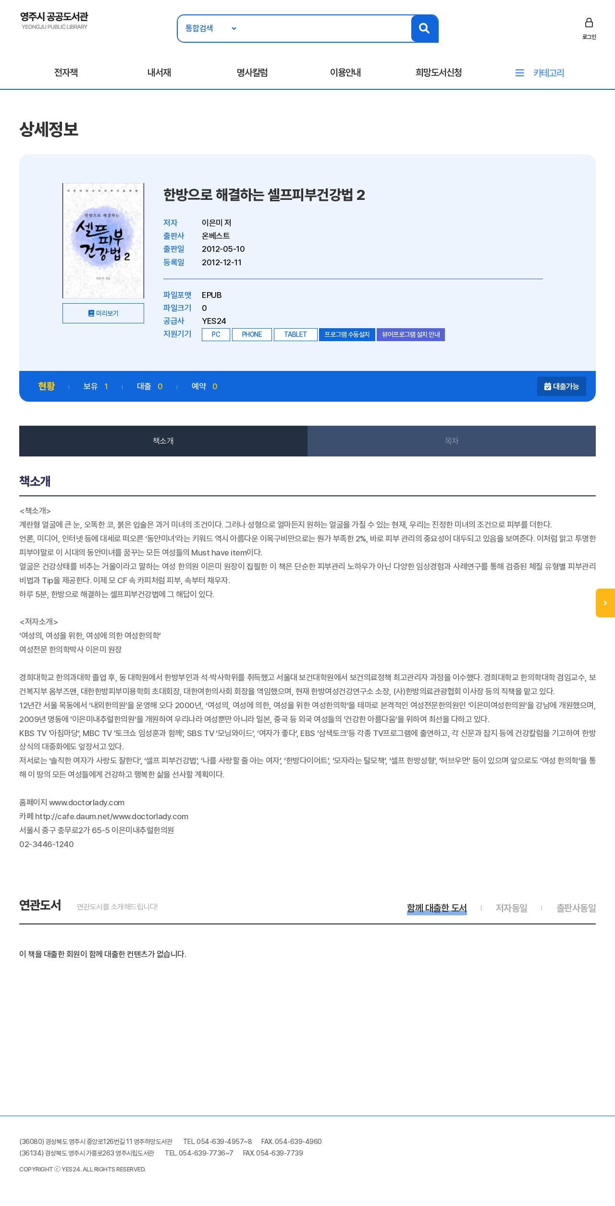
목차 (452, 441)
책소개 (163, 441)
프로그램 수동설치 (347, 334)
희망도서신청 (439, 72)
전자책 (65, 72)
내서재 (159, 72)
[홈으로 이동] (54, 20)
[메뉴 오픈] (605, 603)
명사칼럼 (252, 72)
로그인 (589, 37)
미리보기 (107, 313)
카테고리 (548, 73)
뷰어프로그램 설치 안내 (411, 334)
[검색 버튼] (424, 28)
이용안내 (345, 72)
